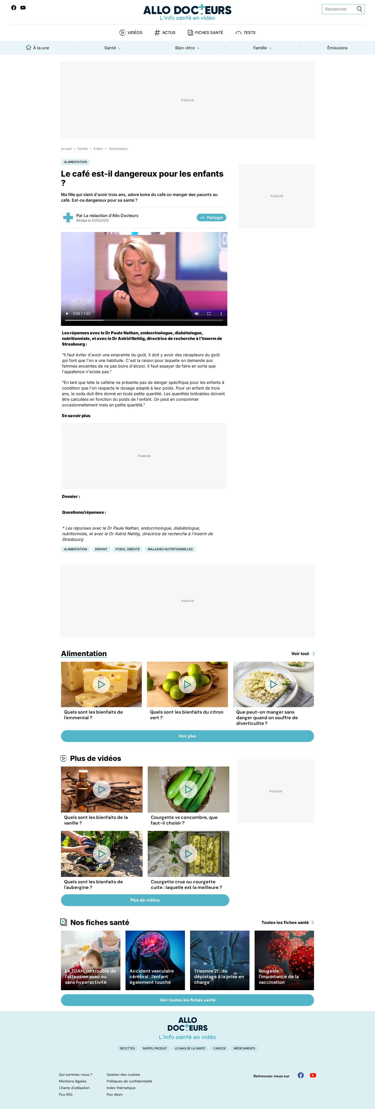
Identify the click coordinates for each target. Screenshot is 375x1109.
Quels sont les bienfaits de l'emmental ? (93, 715)
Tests (250, 32)
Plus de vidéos (95, 758)
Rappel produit (155, 1048)
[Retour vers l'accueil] (187, 12)
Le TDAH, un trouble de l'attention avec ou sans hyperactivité (90, 976)
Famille (260, 48)
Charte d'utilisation (74, 1087)
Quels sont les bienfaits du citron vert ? (186, 715)
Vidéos (135, 32)
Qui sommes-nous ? (75, 1074)
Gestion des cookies (123, 1074)
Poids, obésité (128, 549)
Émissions (337, 48)
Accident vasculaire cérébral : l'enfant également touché (152, 976)
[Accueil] (187, 1028)
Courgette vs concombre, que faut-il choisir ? (184, 820)
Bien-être (185, 48)
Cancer (219, 1048)
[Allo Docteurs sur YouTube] (23, 7)
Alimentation (118, 149)
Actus (169, 32)
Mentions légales (72, 1081)
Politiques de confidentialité (129, 1081)
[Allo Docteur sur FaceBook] (13, 7)
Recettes (127, 1048)
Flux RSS (65, 1094)
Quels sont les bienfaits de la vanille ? (96, 820)
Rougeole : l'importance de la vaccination (279, 976)
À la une (41, 48)
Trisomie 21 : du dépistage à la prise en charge (219, 976)
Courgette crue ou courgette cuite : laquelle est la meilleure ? (186, 884)
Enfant (98, 149)
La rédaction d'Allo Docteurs (111, 215)
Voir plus (187, 736)
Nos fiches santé (99, 922)
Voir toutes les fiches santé (188, 1000)
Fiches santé (209, 32)
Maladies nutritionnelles (170, 549)
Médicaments (244, 1048)
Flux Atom (114, 1094)
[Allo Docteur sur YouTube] (313, 1075)
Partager (215, 217)
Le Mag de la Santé (190, 1048)
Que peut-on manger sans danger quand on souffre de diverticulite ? (267, 717)
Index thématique (121, 1087)
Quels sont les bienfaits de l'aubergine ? (93, 884)
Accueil (66, 149)
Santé (110, 48)
